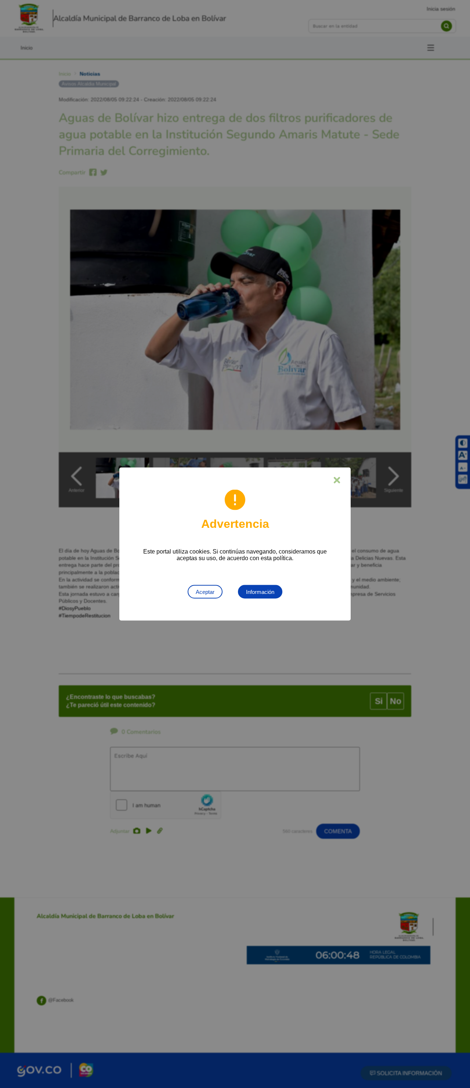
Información (260, 592)
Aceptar (205, 592)
